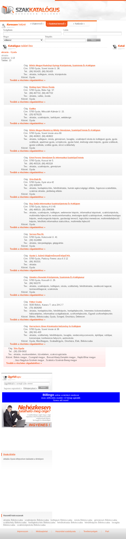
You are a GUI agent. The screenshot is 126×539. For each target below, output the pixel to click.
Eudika (32, 109)
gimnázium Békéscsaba (105, 520)
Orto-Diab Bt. (35, 179)
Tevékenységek (90, 531)
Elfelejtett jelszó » (30, 388)
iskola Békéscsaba (83, 520)
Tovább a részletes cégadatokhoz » (27, 80)
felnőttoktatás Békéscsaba (70, 522)
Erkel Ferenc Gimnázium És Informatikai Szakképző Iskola (56, 158)
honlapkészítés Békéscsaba (41, 522)
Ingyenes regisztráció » (13, 388)
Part (107, 531)
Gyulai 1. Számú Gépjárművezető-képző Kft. (49, 256)
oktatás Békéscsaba (13, 520)
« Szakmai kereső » (56, 24)
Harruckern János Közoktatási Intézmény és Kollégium (55, 326)
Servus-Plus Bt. (36, 234)
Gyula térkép (9, 454)
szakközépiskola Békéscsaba (31, 525)
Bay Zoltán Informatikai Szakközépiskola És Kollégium (54, 204)
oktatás (4, 55)
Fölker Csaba (35, 302)
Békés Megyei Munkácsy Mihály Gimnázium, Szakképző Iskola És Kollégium (64, 130)
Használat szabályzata (65, 531)
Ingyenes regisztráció (63, 416)
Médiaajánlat (42, 531)
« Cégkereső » (37, 24)
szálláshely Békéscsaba (14, 522)
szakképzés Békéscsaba (37, 520)
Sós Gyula (19, 348)
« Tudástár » (79, 24)
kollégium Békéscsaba (61, 520)
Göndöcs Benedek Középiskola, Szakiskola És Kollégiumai (56, 277)
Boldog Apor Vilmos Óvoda (41, 87)
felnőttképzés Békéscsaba (97, 522)
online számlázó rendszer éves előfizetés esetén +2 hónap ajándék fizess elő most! (60, 398)
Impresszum (22, 531)
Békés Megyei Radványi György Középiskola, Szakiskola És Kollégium (62, 65)
